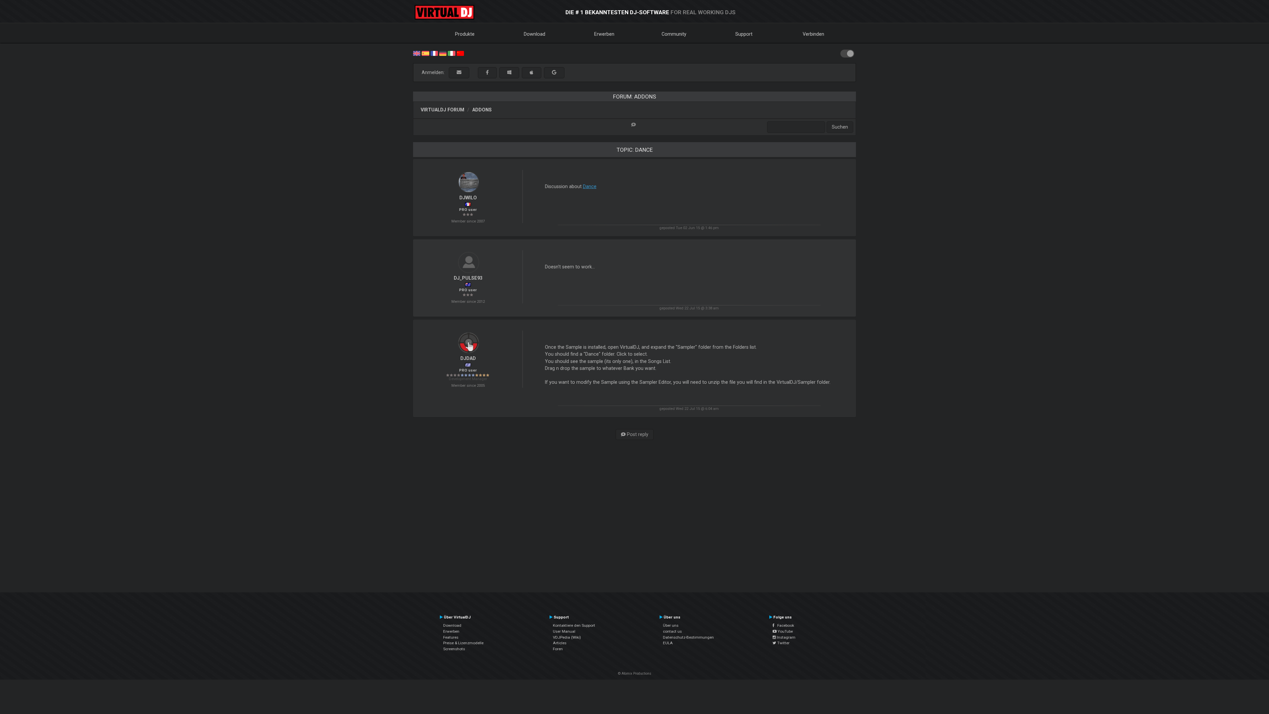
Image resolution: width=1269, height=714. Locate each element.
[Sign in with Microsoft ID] (509, 72)
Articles (559, 643)
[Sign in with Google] (554, 72)
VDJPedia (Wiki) (567, 637)
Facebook (784, 625)
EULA (668, 643)
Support (743, 34)
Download (534, 34)
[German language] (442, 53)
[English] (416, 53)
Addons (482, 109)
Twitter (782, 643)
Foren (558, 649)
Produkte (465, 34)
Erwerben (604, 34)
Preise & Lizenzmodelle (463, 643)
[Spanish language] (425, 53)
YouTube (785, 631)
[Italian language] (451, 53)
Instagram (785, 637)
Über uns (670, 625)
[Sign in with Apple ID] (531, 72)
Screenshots (454, 649)
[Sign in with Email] (459, 72)
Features (450, 637)
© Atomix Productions (634, 673)
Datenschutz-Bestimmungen (688, 637)
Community (674, 34)
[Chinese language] (460, 53)
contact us (672, 631)
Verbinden (813, 34)
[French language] (434, 53)
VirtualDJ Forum (442, 109)
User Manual (564, 631)
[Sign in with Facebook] (487, 72)
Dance (589, 186)
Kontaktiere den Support (574, 625)
